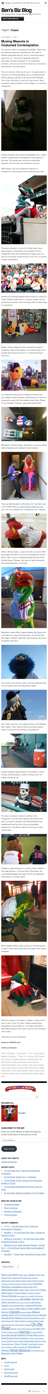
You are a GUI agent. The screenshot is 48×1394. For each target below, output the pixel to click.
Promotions (12, 1056)
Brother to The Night (12, 1238)
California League (14, 1284)
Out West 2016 (39, 1328)
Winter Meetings (20, 1350)
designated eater (9, 1289)
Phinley (13, 1070)
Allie (36, 1056)
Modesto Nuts (34, 1067)
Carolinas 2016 (26, 1284)
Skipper (37, 1070)
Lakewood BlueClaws (33, 1305)
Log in (6, 1365)
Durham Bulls (24, 1290)
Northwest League (38, 1321)
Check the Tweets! (10, 1158)
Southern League (12, 1341)
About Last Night (9, 1274)
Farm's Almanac (11, 1207)
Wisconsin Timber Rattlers (12, 1353)
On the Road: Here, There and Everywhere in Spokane (19, 1227)
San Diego (31, 1338)
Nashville (42, 1315)
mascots (21, 1067)
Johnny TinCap (22, 1065)
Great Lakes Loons (19, 1062)
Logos (36, 1308)
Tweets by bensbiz (9, 1161)
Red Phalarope (22, 1070)
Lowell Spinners (11, 1067)
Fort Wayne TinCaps (33, 1293)
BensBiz (11, 1053)
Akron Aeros (23, 1275)
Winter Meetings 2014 (38, 1350)
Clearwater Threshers (19, 1059)
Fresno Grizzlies (9, 1295)
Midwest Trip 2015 (15, 1315)
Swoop (17, 1073)
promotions (33, 1332)
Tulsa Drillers (32, 1344)
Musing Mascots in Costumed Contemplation (20, 43)
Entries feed (9, 1369)
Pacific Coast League (9, 1332)
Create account (10, 1362)
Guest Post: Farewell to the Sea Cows (30, 1254)
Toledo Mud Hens (27, 1073)
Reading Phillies (25, 1335)
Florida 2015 (34, 1290)
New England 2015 (8, 1321)
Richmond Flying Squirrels (17, 1338)
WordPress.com (11, 1376)
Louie (3, 1067)
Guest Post (33, 1296)
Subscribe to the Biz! (12, 1128)
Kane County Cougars (23, 1302)
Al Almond (30, 1056)
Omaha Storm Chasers (22, 1325)
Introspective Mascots (8, 1065)
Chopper (8, 1059)
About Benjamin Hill (11, 19)
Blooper (41, 1056)
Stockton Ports (40, 1341)
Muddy (41, 1067)
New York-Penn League (23, 1321)
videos (15, 1347)
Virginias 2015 (23, 1347)
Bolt (2, 1059)
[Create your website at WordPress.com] (24, 3)
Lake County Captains (36, 1065)
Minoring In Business (13, 1211)
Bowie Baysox (16, 1281)
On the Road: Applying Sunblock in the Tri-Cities (24, 1193)
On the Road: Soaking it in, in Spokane (20, 1177)
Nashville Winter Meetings (12, 1318)
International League (12, 1299)
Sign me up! (9, 1148)
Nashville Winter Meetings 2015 (34, 1318)
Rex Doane (38, 632)
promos (24, 1331)
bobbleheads (5, 1281)
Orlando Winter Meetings (24, 1329)
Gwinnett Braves (33, 1062)
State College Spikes (26, 1341)
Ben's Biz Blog (16, 9)
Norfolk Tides (5, 1070)
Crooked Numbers (12, 1204)
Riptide (31, 1070)
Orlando (13, 1329)
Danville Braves (32, 1059)
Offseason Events (7, 1325)
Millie (26, 1067)
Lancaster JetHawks (7, 1309)
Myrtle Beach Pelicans (30, 1315)
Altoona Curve (34, 1274)
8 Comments (21, 1053)
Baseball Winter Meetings (30, 1278)
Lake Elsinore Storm (16, 1305)
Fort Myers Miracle (20, 1293)
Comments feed (11, 1372)
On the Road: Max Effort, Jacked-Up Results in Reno (23, 1240)
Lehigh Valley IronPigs (24, 1308)
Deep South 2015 (30, 1287)
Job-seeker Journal (29, 1299)
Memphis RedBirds (26, 1312)
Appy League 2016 (14, 1278)
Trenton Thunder (21, 1344)
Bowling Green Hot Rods (30, 1281)
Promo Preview (10, 1214)
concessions (17, 1286)
